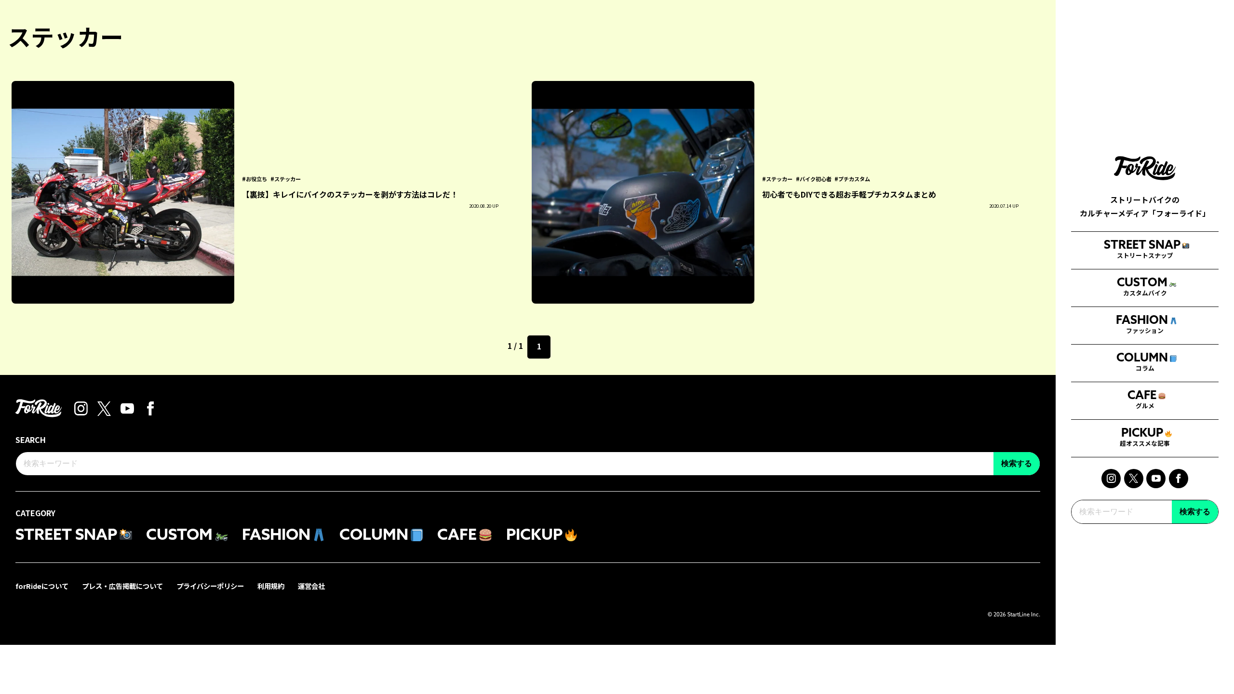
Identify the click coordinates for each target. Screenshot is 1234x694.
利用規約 (270, 586)
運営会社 (311, 586)
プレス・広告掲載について (122, 586)
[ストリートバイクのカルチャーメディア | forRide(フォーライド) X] (1133, 478)
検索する (1195, 511)
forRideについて (41, 586)
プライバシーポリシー (210, 586)
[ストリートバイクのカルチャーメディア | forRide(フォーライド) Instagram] (1111, 478)
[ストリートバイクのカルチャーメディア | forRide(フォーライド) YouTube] (1156, 478)
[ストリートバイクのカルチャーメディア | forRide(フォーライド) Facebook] (1178, 478)
